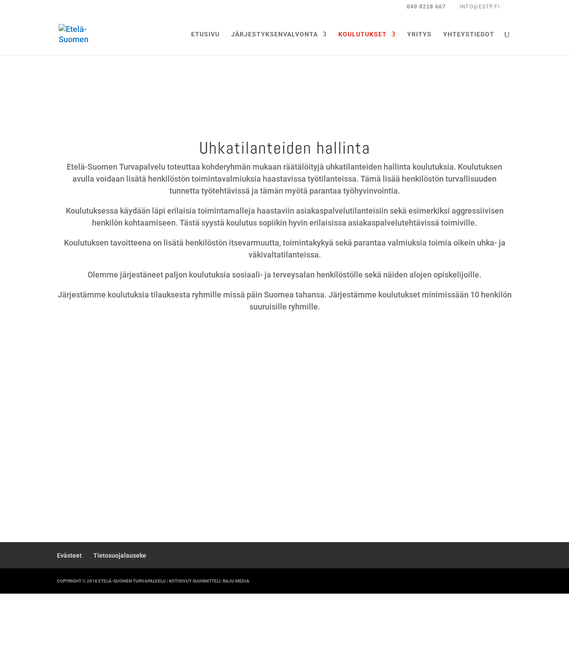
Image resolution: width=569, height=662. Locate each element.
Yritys (419, 34)
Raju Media (236, 581)
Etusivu (205, 34)
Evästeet (69, 555)
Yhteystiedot (468, 34)
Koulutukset (362, 34)
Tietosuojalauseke (119, 555)
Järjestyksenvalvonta (274, 34)
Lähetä (490, 481)
